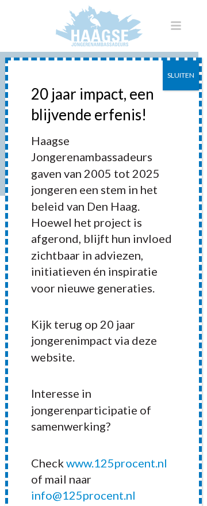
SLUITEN (180, 75)
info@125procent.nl (83, 495)
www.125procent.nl (116, 463)
